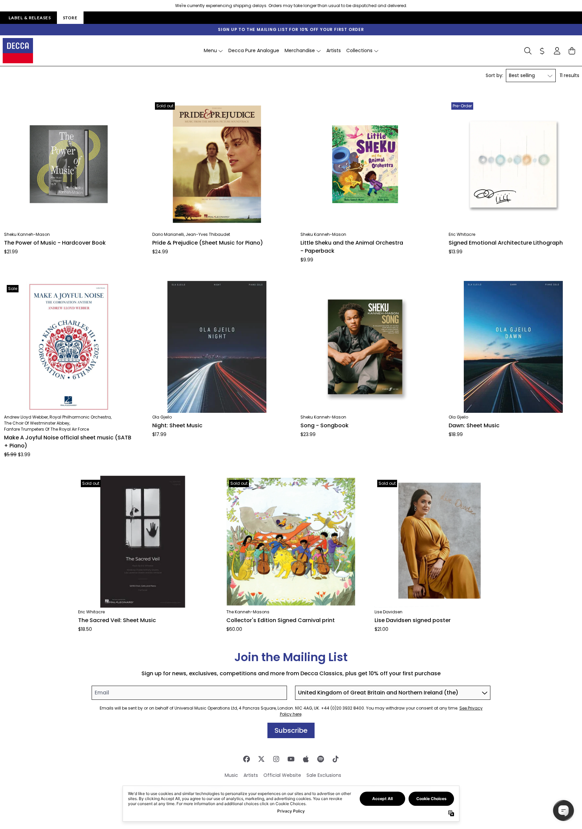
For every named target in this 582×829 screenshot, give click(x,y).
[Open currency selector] (542, 50)
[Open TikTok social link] (335, 759)
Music (231, 775)
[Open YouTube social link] (291, 759)
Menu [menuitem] (210, 50)
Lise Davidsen (388, 612)
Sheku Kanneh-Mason (27, 234)
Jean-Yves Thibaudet (208, 234)
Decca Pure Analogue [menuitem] (253, 50)
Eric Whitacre (462, 234)
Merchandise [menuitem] (300, 50)
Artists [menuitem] (333, 50)
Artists (251, 775)
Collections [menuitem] (359, 50)
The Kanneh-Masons (247, 612)
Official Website (282, 775)
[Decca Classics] (18, 50)
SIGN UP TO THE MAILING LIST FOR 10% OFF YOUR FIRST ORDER (291, 29)
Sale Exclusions (323, 775)
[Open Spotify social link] (320, 759)
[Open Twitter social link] (261, 759)
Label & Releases (30, 17)
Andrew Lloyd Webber (26, 417)
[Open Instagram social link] (276, 759)
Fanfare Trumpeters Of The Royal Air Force (46, 429)
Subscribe (291, 730)
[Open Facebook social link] (246, 759)
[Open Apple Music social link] (305, 759)
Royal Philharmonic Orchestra (80, 417)
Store (70, 17)
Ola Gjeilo (162, 417)
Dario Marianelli (168, 234)
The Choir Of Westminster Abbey (36, 423)
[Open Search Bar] (527, 51)
